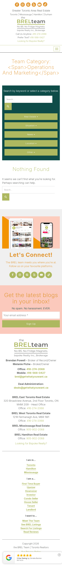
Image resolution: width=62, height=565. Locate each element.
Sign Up (31, 323)
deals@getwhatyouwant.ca (31, 387)
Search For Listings (31, 528)
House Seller (31, 502)
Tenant (31, 505)
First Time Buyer (31, 483)
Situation (30, 125)
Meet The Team (31, 520)
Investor (31, 494)
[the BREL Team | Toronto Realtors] (31, 23)
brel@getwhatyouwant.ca (31, 376)
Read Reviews (31, 531)
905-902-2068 (35, 429)
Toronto (31, 465)
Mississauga (31, 472)
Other (30, 152)
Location (30, 143)
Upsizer (31, 487)
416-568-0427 (37, 37)
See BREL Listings (31, 524)
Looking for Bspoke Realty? (31, 41)
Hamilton (31, 468)
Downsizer (31, 491)
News (30, 134)
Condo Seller (31, 498)
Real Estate (30, 116)
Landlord (31, 509)
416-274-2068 (39, 33)
